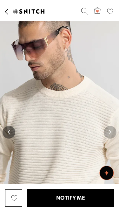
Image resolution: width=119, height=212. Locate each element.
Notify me (70, 198)
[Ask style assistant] (106, 173)
